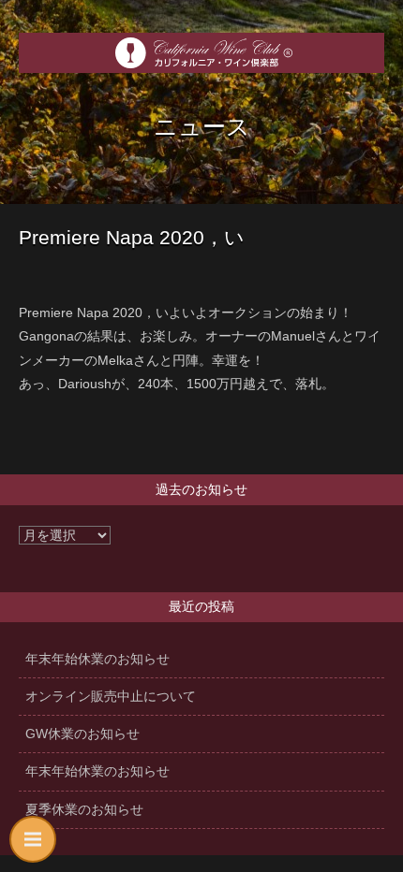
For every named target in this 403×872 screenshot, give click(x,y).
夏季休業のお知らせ (84, 809)
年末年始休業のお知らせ (97, 658)
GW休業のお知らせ (82, 733)
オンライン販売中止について (110, 696)
